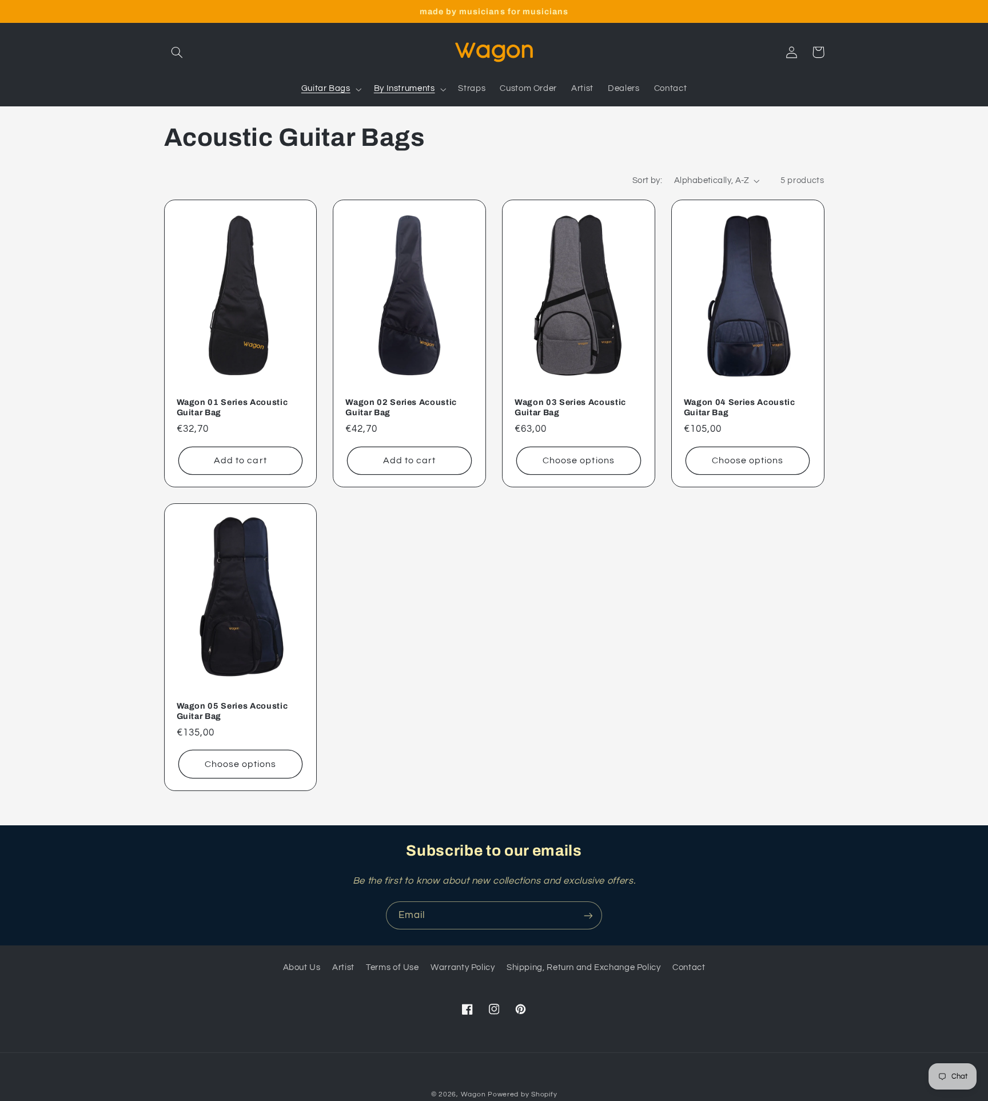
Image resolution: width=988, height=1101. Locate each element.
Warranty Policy (463, 967)
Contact (688, 967)
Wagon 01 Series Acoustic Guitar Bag (232, 407)
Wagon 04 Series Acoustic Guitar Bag (739, 407)
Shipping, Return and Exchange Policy (584, 967)
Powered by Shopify (522, 1094)
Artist (343, 967)
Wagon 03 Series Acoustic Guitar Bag (570, 407)
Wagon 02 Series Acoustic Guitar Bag (401, 407)
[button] (177, 52)
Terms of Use (392, 967)
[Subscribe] (588, 915)
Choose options (579, 460)
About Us (302, 967)
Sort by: (647, 180)
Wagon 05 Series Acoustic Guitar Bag (232, 711)
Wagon (473, 1094)
